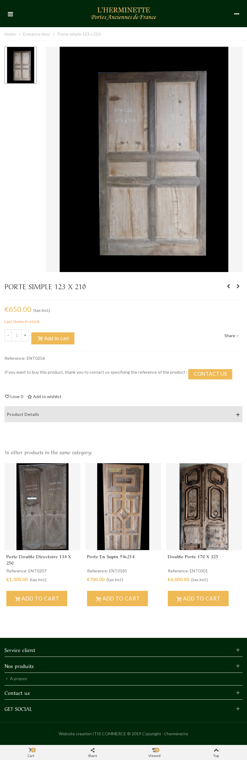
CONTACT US (210, 374)
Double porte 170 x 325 (193, 556)
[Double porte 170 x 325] (204, 506)
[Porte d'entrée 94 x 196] (237, 286)
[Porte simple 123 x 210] (144, 268)
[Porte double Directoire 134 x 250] (42, 506)
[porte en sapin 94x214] (123, 506)
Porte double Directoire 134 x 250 (38, 559)
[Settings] (236, 13)
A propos (18, 678)
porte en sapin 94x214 (110, 556)
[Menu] (10, 13)
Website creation (75, 733)
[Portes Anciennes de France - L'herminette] (123, 13)
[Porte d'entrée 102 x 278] (228, 286)
